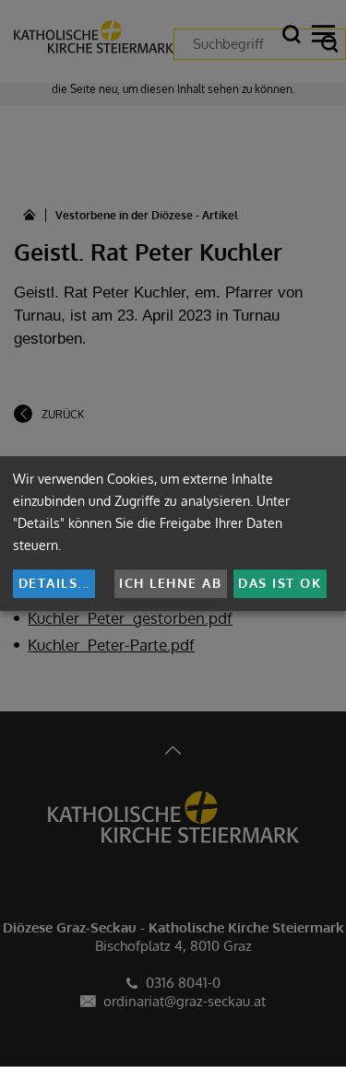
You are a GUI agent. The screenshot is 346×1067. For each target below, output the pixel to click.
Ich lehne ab (170, 583)
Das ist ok (279, 583)
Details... (54, 583)
